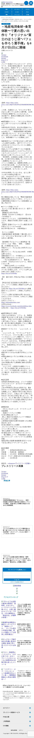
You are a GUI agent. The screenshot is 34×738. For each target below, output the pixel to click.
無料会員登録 (14, 730)
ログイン (21, 730)
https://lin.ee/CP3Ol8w (9, 273)
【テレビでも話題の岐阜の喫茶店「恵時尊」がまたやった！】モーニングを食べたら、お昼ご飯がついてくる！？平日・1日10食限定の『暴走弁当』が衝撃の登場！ (17, 559)
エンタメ (17, 11)
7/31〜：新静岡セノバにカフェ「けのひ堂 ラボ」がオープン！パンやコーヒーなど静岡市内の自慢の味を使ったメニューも (24, 658)
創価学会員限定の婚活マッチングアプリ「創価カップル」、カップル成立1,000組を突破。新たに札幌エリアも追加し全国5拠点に (24, 628)
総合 (7, 9)
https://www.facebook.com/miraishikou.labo (16, 306)
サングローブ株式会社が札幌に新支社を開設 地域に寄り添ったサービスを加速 (24, 643)
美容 (7, 14)
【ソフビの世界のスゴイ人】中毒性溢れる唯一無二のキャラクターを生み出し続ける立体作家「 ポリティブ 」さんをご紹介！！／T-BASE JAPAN (17, 531)
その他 (27, 14)
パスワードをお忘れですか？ (17, 582)
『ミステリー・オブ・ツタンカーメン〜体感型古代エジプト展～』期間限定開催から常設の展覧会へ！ (24, 674)
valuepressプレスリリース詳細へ (19, 463)
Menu (31, 3)
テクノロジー (17, 9)
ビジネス (6, 11)
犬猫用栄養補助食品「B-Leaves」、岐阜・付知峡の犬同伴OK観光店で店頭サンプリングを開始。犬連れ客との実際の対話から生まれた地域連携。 (17, 502)
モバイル (27, 9)
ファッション (17, 14)
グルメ (27, 11)
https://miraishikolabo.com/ (10, 302)
